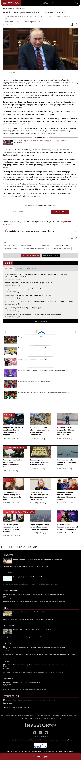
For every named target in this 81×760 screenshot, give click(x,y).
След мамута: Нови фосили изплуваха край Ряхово (25, 289)
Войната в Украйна (27, 245)
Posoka (44, 718)
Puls (6, 661)
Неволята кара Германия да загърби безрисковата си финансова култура (38, 594)
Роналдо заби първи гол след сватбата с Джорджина (35, 348)
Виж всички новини (40, 321)
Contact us (71, 751)
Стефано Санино (45, 245)
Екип (17, 740)
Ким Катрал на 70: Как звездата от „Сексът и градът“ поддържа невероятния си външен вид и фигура (39, 654)
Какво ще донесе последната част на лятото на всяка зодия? (35, 700)
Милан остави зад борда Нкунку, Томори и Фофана (34, 381)
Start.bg (30, 718)
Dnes (12, 715)
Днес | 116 (50, 3)
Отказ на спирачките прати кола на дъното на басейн (22, 637)
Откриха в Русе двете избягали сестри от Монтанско (28, 295)
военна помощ (9, 245)
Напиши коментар (31, 255)
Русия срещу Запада (11, 248)
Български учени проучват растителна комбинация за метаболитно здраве (40, 665)
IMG (3, 715)
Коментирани (31, 269)
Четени (19, 269)
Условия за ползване (63, 740)
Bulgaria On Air (28, 715)
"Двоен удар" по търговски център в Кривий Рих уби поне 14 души (26, 566)
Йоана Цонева (7, 25)
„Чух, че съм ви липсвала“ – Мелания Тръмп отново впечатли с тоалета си (39, 647)
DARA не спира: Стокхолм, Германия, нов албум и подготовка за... (67, 527)
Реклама (34, 740)
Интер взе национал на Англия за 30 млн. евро (33, 337)
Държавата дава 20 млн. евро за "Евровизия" (23, 308)
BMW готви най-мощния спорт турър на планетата (32, 629)
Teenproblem (11, 696)
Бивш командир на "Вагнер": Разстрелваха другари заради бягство (40, 141)
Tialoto (8, 643)
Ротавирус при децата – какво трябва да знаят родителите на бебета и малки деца (33, 672)
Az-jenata (9, 678)
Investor (9, 555)
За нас (11, 740)
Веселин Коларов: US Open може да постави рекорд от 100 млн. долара (37, 559)
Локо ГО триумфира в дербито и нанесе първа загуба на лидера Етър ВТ (41, 370)
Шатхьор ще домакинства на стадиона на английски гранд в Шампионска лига (43, 392)
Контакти (25, 740)
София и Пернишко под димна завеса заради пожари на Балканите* (39, 527)
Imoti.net (69, 715)
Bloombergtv (11, 590)
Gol (6, 608)
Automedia (10, 625)
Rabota (75, 715)
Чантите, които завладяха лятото (16, 707)
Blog (26, 718)
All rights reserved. (37, 751)
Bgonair (8, 573)
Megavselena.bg (56, 718)
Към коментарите (50, 255)
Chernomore (37, 718)
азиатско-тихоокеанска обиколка (36, 248)
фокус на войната (62, 245)
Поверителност (46, 740)
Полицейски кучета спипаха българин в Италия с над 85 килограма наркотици (30, 584)
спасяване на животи (62, 248)
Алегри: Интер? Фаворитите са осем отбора (32, 359)
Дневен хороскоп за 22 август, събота (26, 682)
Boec (48, 718)
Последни (8, 269)
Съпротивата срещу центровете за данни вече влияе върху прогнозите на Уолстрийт (34, 601)
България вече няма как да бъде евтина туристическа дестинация (33, 314)
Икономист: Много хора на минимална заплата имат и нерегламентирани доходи (39, 301)
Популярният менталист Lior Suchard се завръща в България (24, 689)
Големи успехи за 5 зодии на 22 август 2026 (27, 577)
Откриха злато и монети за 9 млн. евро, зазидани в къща (28, 283)
